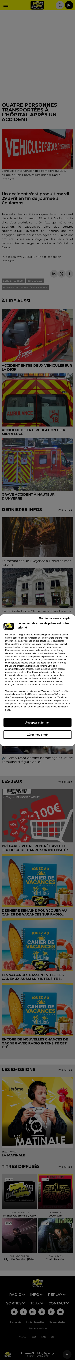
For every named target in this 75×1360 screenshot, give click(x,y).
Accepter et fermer (37, 722)
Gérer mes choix (37, 735)
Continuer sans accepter (55, 618)
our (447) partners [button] (21, 634)
